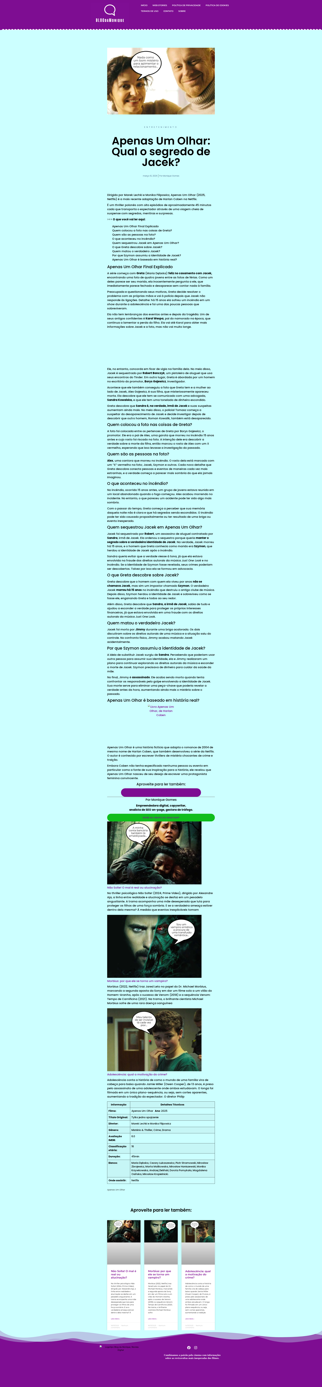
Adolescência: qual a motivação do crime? (137, 1074)
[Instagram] (195, 1347)
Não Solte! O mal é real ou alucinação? (134, 888)
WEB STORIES (159, 5)
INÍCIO (144, 5)
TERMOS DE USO (149, 11)
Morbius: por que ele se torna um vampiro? (137, 981)
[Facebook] (189, 1347)
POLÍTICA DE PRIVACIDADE (186, 5)
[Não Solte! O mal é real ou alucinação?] (154, 852)
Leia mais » (115, 1319)
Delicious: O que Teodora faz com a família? (161, 792)
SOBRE (182, 11)
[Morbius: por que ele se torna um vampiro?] (154, 946)
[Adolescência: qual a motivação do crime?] (154, 1039)
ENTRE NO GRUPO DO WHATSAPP (161, 817)
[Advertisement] (161, 348)
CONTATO (168, 11)
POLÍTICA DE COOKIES (217, 5)
